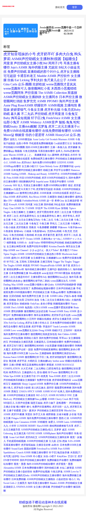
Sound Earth (17, 448)
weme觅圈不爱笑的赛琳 (60, 307)
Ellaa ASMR (9, 196)
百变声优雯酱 (22, 403)
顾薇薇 (18, 151)
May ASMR (17, 284)
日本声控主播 (68, 97)
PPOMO (35, 265)
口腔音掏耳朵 (53, 368)
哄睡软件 (40, 105)
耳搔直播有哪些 (11, 444)
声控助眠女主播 (41, 292)
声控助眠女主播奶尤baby (16, 475)
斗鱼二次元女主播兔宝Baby (25, 219)
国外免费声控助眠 (48, 338)
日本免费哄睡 (18, 479)
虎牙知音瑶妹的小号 (19, 54)
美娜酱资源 (40, 154)
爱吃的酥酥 (17, 311)
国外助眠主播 (51, 467)
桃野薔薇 (51, 414)
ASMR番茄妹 (25, 139)
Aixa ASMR (26, 456)
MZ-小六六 (42, 395)
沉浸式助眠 (15, 296)
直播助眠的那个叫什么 (43, 71)
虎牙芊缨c (36, 326)
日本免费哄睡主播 (18, 273)
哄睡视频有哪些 (61, 303)
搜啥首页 (60, 7)
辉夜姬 (50, 364)
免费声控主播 (51, 383)
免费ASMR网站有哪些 (55, 185)
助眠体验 (24, 303)
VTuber (74, 250)
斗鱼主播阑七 (18, 212)
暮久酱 (15, 113)
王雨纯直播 (33, 261)
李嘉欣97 (47, 326)
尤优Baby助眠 (54, 231)
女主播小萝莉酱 (41, 486)
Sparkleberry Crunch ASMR (17, 452)
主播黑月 (22, 483)
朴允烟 (38, 235)
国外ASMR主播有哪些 (37, 147)
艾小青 (45, 296)
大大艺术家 (27, 368)
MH (15, 185)
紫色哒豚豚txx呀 (15, 269)
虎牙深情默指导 (58, 357)
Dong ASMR (45, 330)
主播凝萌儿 (40, 341)
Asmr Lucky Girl (41, 139)
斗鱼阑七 (75, 223)
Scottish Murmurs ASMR (62, 139)
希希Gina (59, 200)
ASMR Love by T (72, 471)
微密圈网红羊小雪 (68, 372)
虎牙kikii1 (26, 162)
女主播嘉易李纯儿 (46, 216)
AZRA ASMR (40, 307)
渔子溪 (66, 265)
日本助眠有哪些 (55, 341)
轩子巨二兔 (13, 261)
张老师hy (77, 143)
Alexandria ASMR (12, 467)
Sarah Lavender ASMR (64, 326)
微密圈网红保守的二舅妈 (36, 280)
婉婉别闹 (16, 383)
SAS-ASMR (74, 441)
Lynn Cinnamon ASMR (25, 422)
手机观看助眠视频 (16, 441)
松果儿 (61, 391)
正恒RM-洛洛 (32, 299)
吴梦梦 (57, 429)
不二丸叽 (27, 113)
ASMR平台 (54, 174)
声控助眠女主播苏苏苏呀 (50, 410)
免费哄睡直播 (73, 204)
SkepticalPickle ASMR (51, 265)
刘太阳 (20, 299)
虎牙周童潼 (56, 113)
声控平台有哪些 (62, 170)
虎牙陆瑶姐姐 (28, 444)
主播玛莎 (52, 269)
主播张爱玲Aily (39, 277)
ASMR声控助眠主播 (37, 441)
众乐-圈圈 (25, 84)
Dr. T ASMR (28, 208)
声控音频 (31, 92)
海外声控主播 (68, 101)
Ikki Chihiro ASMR (67, 334)
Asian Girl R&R (17, 437)
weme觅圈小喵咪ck (34, 284)
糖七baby (49, 284)
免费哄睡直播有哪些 (22, 315)
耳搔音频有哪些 (46, 151)
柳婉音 (20, 135)
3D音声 (39, 208)
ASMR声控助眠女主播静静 (22, 97)
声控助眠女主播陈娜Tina (26, 399)
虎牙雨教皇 (22, 227)
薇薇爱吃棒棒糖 (63, 387)
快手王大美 (39, 414)
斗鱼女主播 (35, 109)
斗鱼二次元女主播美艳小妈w (55, 299)
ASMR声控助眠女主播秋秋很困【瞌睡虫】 (45, 59)
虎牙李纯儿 (69, 216)
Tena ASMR (55, 376)
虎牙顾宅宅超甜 (44, 189)
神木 (51, 502)
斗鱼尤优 (67, 231)
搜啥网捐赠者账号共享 (61, 425)
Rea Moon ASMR (37, 196)
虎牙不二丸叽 (71, 235)
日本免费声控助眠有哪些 (63, 322)
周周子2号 (55, 63)
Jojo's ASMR (19, 67)
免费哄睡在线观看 (20, 158)
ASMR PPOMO (47, 101)
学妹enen (62, 227)
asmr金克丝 (48, 273)
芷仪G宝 (72, 456)
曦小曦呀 (21, 406)
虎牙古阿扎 (22, 196)
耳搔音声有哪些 (57, 181)
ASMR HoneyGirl (57, 135)
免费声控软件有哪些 (37, 246)
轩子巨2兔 (38, 118)
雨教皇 (32, 227)
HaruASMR (43, 425)
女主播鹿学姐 (38, 257)
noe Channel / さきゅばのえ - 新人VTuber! (37, 250)
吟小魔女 (38, 456)
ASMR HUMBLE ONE (60, 395)
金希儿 (59, 151)
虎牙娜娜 (72, 147)
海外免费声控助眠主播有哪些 (42, 418)
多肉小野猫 (46, 303)
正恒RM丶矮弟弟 (72, 330)
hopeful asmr (42, 181)
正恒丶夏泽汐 (29, 410)
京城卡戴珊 (62, 414)
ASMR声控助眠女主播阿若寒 (53, 437)
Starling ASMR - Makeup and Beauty (29, 174)
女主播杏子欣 (28, 376)
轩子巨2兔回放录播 (59, 452)
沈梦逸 (42, 126)
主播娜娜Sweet (53, 257)
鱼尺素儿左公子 (55, 80)
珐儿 (20, 185)
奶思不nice (75, 193)
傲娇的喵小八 (65, 269)
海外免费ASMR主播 (17, 353)
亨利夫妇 (36, 80)
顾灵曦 (12, 361)
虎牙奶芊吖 (46, 54)
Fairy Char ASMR (12, 208)
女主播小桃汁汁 (30, 166)
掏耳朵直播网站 (42, 315)
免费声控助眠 (17, 71)
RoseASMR (25, 105)
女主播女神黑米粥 (16, 246)
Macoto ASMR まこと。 (21, 154)
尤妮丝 (53, 67)
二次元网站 (40, 368)
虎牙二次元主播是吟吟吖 (16, 277)
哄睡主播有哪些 (39, 452)
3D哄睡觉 (42, 422)
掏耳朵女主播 (73, 246)
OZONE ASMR (34, 433)
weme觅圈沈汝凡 (59, 280)
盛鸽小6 (15, 257)
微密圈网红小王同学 (25, 319)
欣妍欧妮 (39, 84)
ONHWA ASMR (24, 486)
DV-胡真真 (42, 376)
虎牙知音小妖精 (22, 387)
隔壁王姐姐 (37, 403)
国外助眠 (48, 204)
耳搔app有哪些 (58, 292)
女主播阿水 (50, 97)
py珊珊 (43, 399)
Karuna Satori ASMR (13, 357)
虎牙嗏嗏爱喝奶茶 (61, 380)
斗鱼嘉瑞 (8, 231)
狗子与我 (74, 399)
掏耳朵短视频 (20, 118)
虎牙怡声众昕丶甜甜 (22, 349)
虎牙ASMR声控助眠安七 (55, 177)
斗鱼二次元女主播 (63, 219)
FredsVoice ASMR (58, 118)
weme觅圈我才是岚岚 (61, 84)
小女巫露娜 (51, 345)
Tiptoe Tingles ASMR (13, 254)
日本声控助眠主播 (65, 288)
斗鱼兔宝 (34, 223)
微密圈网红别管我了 (20, 288)
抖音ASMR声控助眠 (30, 177)
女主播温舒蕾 (72, 200)
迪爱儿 (51, 422)
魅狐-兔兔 (66, 122)
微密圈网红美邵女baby (64, 353)
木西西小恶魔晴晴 (64, 88)
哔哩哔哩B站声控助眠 (52, 242)
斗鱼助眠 (29, 235)
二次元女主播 (21, 223)
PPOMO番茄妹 (62, 273)
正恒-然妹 (62, 441)
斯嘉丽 (72, 92)
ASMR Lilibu (56, 296)
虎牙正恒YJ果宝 (15, 345)
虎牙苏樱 (25, 257)
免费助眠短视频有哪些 (43, 288)
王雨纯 (23, 261)
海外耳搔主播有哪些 (38, 483)
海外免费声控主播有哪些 (16, 334)
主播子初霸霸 (14, 410)
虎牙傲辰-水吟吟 (69, 154)
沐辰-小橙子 (49, 456)
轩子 (22, 238)
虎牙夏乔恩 (49, 235)
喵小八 (72, 479)
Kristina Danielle (57, 246)
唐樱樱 (53, 227)
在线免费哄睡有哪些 (56, 130)
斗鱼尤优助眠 (16, 235)
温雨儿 (13, 139)
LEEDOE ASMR (65, 162)
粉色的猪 (76, 273)
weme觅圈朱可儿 (15, 88)
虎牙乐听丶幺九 (60, 406)
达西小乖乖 (22, 143)
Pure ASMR (64, 448)
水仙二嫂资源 (67, 467)
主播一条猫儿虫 (58, 147)
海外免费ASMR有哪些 (44, 162)
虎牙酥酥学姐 (66, 166)
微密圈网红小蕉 (39, 88)
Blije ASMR (9, 250)
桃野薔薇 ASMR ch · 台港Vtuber (23, 242)
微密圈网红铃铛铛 (34, 345)
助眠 (22, 502)
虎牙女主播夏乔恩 (61, 319)
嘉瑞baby (18, 231)
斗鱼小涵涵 (9, 227)
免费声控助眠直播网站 (46, 349)
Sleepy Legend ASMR (32, 383)
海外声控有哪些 (64, 433)
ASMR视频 (55, 105)
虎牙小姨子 (49, 403)
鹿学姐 (15, 238)
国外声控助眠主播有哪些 (33, 460)
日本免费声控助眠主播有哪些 (26, 170)
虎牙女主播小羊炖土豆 (37, 322)
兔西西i (29, 307)
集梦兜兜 (29, 101)
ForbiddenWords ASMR (34, 200)
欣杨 (10, 80)
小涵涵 (27, 231)
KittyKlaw (62, 456)
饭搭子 (30, 502)
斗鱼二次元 (47, 219)
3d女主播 (38, 204)
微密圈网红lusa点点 (58, 277)
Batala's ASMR (57, 483)
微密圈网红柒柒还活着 (36, 311)
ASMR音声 (50, 122)
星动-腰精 (42, 372)
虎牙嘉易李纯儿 (27, 216)
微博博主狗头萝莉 (29, 193)
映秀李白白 (15, 372)
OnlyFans (35, 303)
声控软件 (63, 76)
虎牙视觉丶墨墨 (64, 464)
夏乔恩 (59, 235)
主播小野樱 (15, 364)
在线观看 (60, 502)
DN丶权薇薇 (15, 200)
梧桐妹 (12, 299)
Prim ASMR (13, 177)
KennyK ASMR (17, 204)
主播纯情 (70, 105)
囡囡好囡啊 (30, 448)
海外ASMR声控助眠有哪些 (41, 464)
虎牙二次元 (13, 216)
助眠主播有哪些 (66, 196)
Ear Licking (22, 80)
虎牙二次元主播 (62, 212)
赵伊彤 (15, 456)
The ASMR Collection (52, 92)
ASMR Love (9, 330)
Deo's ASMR (17, 307)
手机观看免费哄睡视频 (41, 143)
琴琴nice (63, 338)
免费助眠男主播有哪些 (43, 158)
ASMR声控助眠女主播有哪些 (45, 475)
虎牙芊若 (22, 361)
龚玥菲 (50, 387)
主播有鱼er (46, 238)
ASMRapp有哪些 (12, 166)
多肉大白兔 (64, 54)
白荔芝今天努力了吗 (24, 189)
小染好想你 (62, 479)
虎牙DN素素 (17, 414)
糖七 (29, 406)
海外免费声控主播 (31, 296)
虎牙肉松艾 (31, 437)
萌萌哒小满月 (31, 338)
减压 (64, 429)
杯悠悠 (26, 265)
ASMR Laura (62, 422)
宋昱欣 (28, 414)
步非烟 (72, 414)
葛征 (70, 185)
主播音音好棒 (43, 444)
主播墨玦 (52, 196)
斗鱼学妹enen (75, 227)
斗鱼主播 (44, 223)
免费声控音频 (44, 380)
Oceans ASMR (33, 238)
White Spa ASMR (12, 376)
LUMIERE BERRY (26, 425)
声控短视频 (17, 338)
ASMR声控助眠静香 (65, 284)
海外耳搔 (74, 277)
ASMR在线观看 (60, 193)
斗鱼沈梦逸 (57, 471)
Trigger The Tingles (62, 261)
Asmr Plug (10, 105)
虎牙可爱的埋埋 (45, 212)
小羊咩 (12, 425)
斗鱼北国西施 (30, 151)
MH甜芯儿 (9, 403)
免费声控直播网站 (41, 406)
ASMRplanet (49, 433)
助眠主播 (48, 170)
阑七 (59, 216)
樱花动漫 (41, 502)
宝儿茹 (52, 441)
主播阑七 (31, 212)
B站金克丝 (59, 204)
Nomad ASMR (56, 311)
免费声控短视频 (41, 471)
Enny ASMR (70, 311)
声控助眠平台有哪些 (62, 486)
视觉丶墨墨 (20, 464)
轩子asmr (53, 372)
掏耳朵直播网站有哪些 (34, 364)
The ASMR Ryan (52, 208)
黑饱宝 (14, 391)
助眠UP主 (57, 330)
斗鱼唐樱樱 (43, 227)
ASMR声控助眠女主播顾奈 (41, 479)
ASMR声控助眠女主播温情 (21, 395)
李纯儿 (53, 223)
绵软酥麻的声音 (27, 181)
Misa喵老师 (35, 273)
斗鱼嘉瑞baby (39, 231)
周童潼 (8, 63)
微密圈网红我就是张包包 (44, 334)
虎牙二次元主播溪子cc (64, 126)
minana (6, 338)
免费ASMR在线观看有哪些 (22, 130)
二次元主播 (64, 223)
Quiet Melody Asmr (48, 166)
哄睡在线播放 (44, 319)
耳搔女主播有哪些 (33, 185)
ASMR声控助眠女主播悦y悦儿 (37, 429)
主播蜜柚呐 (45, 353)
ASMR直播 (45, 193)
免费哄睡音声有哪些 (58, 460)
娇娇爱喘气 (19, 109)
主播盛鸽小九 (29, 372)
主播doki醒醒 (28, 126)
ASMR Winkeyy (31, 122)
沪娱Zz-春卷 (70, 296)
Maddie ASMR (46, 76)
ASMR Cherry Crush (58, 399)
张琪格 (64, 208)
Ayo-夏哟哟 (53, 154)
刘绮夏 (29, 204)
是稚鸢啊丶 (62, 403)
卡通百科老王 (26, 76)
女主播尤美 (20, 433)
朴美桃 (57, 189)
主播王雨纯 (46, 261)
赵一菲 (50, 200)
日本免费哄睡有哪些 (33, 467)
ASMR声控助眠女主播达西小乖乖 (43, 254)
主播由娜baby (45, 361)
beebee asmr (58, 361)
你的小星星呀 (35, 135)
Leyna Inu (33, 353)
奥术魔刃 (64, 250)
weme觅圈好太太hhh (27, 330)
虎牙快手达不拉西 (61, 315)
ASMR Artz (15, 162)
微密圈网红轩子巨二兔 (37, 357)
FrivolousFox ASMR (47, 448)
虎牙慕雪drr (13, 303)
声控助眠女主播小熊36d (30, 63)
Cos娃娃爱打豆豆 (63, 143)
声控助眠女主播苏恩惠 (21, 341)
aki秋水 (55, 444)
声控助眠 (41, 113)
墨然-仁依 (64, 418)
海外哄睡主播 (37, 67)
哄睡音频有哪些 (65, 345)
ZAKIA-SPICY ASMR (30, 391)
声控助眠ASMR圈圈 (14, 147)
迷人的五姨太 (38, 387)
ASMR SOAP (50, 391)
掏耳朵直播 (25, 326)
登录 (74, 7)
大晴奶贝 (32, 361)
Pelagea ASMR (18, 418)
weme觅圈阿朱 (13, 92)
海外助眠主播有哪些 (35, 269)
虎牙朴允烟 (52, 109)
